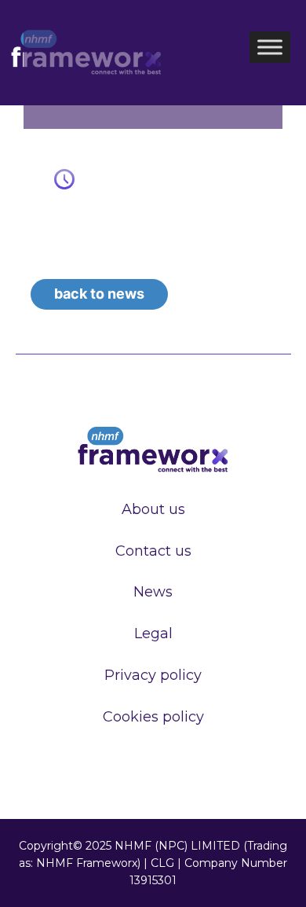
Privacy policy (153, 675)
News (153, 591)
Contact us (153, 551)
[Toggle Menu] (269, 47)
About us (153, 509)
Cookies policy (153, 716)
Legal (153, 633)
